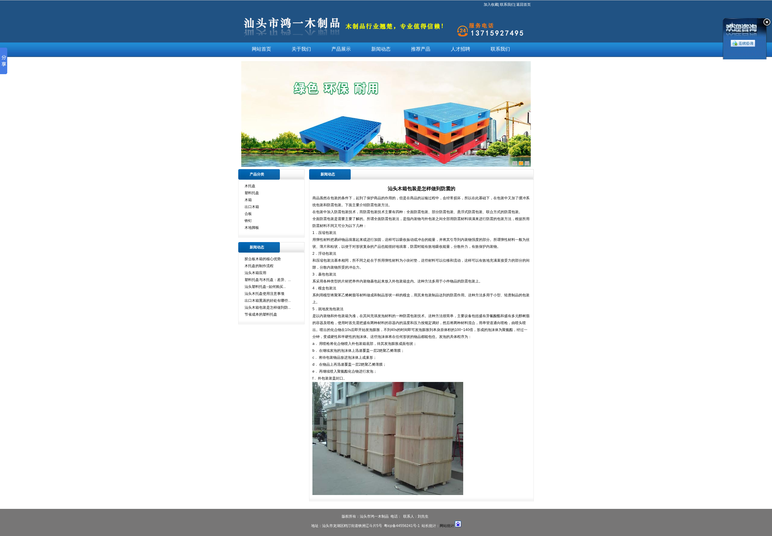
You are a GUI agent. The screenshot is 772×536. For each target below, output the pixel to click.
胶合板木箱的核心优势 (263, 259)
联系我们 (507, 4)
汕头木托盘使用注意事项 (264, 294)
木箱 (248, 200)
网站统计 (447, 526)
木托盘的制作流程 (259, 266)
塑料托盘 (252, 193)
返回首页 (523, 4)
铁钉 (248, 221)
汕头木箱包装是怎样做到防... (268, 307)
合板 (248, 214)
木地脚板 (252, 227)
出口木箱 (252, 207)
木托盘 (250, 186)
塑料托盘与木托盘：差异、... (268, 280)
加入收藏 (491, 4)
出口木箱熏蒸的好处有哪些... (268, 300)
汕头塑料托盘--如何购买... (265, 287)
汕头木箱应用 (255, 273)
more (302, 174)
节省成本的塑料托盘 (261, 314)
